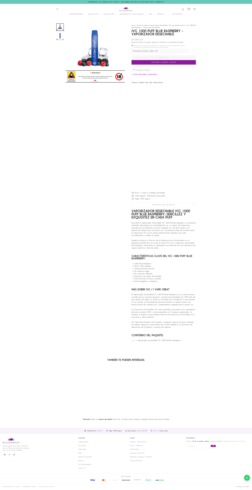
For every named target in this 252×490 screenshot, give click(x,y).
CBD (151, 14)
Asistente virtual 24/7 (137, 453)
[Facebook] (9, 454)
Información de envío (163, 204)
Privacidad (26, 486)
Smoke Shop (109, 14)
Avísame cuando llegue (163, 62)
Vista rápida (72, 397)
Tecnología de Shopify (242, 486)
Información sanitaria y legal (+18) (146, 51)
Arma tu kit (82, 468)
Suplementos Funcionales (132, 14)
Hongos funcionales (85, 457)
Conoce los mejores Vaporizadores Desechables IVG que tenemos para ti (160, 25)
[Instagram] (4, 454)
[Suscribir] (213, 446)
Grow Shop (93, 14)
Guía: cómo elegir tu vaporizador (146, 74)
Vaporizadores (76, 14)
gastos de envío (152, 42)
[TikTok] (14, 454)
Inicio (133, 25)
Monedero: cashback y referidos (141, 457)
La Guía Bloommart (84, 464)
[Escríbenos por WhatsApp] (247, 478)
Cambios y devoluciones (138, 442)
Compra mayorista (136, 460)
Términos (33, 486)
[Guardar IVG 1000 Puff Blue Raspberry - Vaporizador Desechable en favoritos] (145, 88)
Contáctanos (134, 449)
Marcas (160, 14)
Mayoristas (177, 14)
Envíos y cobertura (136, 445)
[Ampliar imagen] (95, 53)
